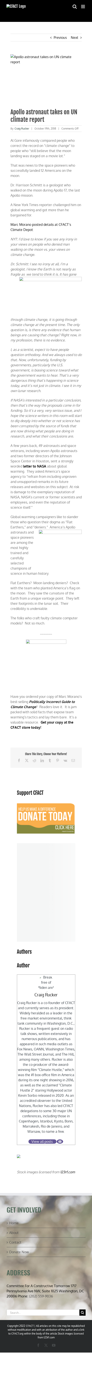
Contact (15, 1242)
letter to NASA (34, 466)
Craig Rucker (22, 128)
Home (14, 1223)
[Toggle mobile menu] (83, 6)
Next (74, 37)
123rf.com (67, 1172)
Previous (60, 37)
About (14, 1233)
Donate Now (19, 1252)
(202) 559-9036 (41, 1296)
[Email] (60, 1141)
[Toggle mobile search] (75, 6)
